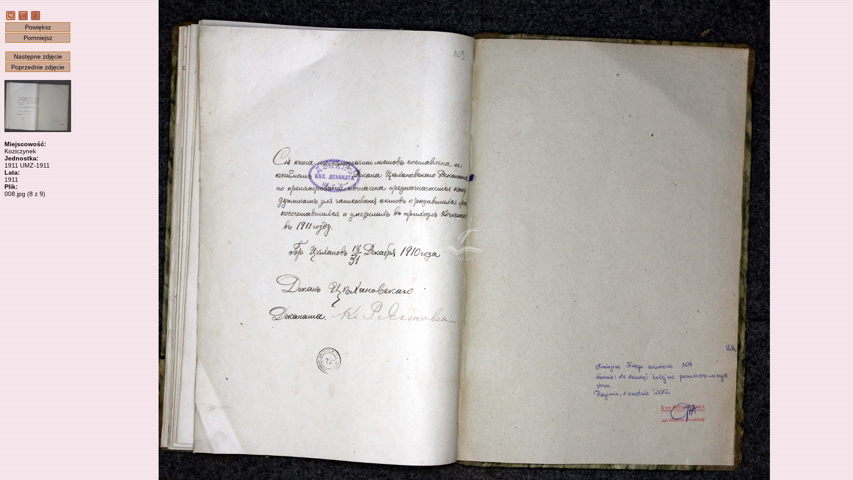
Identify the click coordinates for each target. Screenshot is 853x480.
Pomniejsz (38, 37)
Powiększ (38, 27)
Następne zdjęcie (38, 56)
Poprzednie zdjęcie (37, 67)
